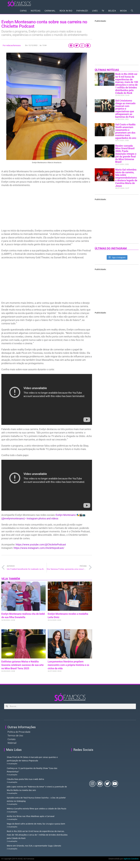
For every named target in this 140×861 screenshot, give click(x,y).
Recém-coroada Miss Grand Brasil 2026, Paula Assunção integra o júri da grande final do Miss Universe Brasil (125, 153)
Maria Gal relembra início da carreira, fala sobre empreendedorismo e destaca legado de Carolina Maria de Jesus (126, 177)
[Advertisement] (46, 209)
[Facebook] (100, 784)
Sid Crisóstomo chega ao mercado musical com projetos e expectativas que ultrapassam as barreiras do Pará (125, 108)
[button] (71, 46)
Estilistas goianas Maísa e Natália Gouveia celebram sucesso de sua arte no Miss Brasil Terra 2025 (22, 665)
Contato (12, 739)
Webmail (12, 743)
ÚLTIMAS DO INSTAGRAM (111, 248)
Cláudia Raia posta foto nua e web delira (25, 779)
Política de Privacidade (19, 731)
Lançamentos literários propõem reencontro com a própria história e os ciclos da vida (68, 665)
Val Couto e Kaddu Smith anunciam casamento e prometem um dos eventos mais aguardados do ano (125, 131)
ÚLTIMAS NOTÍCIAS (107, 69)
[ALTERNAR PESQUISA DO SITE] (132, 10)
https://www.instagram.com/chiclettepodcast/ (38, 547)
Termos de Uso (15, 735)
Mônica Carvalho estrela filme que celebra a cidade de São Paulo (36, 808)
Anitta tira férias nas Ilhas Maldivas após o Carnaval (30, 816)
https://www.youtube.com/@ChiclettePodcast (41, 544)
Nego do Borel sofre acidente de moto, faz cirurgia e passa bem (36, 823)
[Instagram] (92, 784)
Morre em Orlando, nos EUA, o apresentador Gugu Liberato (34, 845)
